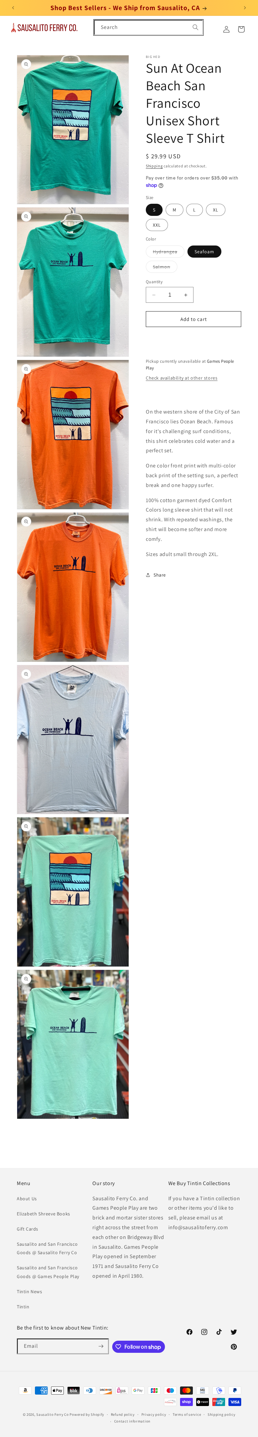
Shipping (154, 165)
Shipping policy (221, 1414)
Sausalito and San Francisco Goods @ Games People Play (48, 1272)
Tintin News (29, 1291)
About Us (27, 1199)
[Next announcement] (245, 7)
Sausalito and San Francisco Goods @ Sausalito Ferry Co (47, 1248)
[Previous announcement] (13, 7)
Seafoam (204, 252)
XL (215, 210)
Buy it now (193, 338)
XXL (157, 225)
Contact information (132, 1421)
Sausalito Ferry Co (52, 1414)
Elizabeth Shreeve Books (43, 1214)
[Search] (195, 27)
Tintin (23, 1307)
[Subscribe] (101, 1346)
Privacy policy (153, 1414)
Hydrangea (168, 253)
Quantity (154, 282)
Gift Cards (27, 1229)
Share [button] (160, 575)
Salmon (165, 268)
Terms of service (187, 1414)
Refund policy (123, 1414)
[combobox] (148, 27)
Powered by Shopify (87, 1414)
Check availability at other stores (181, 378)
